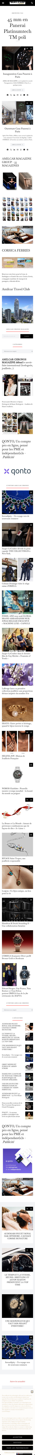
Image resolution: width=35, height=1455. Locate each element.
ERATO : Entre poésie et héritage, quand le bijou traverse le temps (17, 724)
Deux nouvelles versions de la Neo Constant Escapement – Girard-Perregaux (12, 1105)
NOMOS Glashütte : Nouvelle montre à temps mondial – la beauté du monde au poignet (17, 791)
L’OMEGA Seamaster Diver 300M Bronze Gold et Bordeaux (16, 957)
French (20, 1454)
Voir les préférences (17, 1448)
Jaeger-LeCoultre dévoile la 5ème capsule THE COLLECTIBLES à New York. (16, 551)
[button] (32, 1392)
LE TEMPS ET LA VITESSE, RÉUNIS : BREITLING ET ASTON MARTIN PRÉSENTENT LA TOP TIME (11, 1038)
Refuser (17, 1442)
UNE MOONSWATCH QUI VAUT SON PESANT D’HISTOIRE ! (11, 1047)
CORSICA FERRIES (16, 250)
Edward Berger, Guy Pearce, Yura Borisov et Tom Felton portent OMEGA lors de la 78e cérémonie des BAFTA (16, 992)
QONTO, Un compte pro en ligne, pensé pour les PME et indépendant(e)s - (16, 449)
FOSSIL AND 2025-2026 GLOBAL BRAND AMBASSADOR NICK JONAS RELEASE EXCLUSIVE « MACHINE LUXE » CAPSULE (16, 620)
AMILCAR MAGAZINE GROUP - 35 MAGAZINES (16, 162)
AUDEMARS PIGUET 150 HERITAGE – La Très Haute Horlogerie (12, 1096)
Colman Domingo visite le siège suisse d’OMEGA (15, 584)
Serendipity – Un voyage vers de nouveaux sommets (15, 517)
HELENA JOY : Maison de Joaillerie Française (13, 757)
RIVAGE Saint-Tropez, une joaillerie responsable (13, 859)
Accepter (17, 1437)
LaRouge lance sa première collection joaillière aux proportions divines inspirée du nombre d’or (17, 691)
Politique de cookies (9, 1452)
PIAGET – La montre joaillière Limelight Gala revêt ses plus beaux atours (11, 1114)
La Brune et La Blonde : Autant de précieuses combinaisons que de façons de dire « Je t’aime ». (17, 826)
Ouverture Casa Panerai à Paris (18, 130)
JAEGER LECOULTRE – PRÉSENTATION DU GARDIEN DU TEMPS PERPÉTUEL (10, 1087)
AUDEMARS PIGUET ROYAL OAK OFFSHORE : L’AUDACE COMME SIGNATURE (11, 1027)
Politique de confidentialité (23, 1452)
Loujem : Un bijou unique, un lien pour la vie (16, 892)
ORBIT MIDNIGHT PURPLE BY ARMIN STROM (9, 1066)
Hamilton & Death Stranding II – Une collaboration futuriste (16, 924)
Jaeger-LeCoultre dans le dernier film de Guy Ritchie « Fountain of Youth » (16, 656)
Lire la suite (16, 90)
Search (26, 336)
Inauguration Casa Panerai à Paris (17, 75)
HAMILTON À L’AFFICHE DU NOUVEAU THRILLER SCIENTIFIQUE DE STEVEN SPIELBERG (11, 1077)
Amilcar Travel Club (16, 289)
